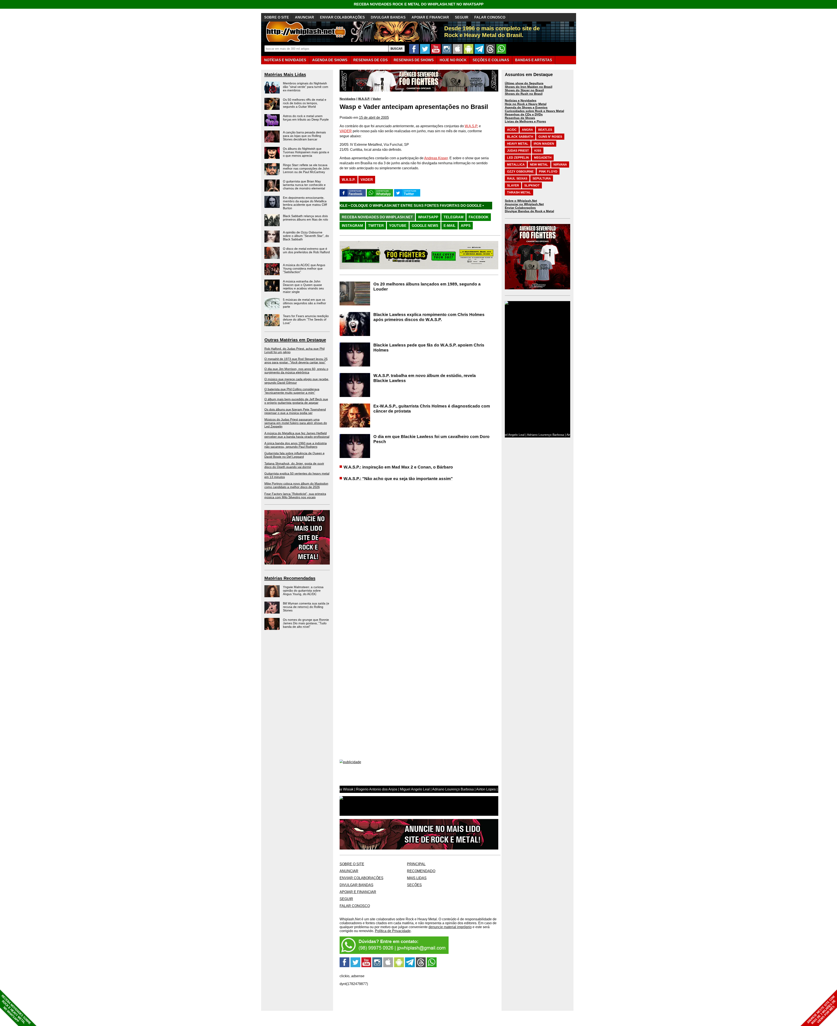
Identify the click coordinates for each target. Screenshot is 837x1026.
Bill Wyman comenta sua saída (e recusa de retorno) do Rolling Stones (306, 607)
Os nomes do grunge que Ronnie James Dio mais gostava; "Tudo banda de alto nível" (306, 623)
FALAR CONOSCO (489, 17)
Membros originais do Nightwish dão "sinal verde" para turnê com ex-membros (305, 86)
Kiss (537, 150)
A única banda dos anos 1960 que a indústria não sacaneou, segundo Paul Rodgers (295, 444)
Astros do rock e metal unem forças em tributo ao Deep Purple (306, 117)
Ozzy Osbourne (520, 171)
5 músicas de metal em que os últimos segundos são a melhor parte (304, 303)
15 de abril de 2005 (374, 117)
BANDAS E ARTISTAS (533, 60)
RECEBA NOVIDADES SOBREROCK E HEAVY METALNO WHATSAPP (16, 1009)
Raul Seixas (517, 178)
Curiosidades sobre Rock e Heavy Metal (534, 111)
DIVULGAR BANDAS (388, 17)
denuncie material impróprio (450, 927)
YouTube (398, 225)
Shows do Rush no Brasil (524, 93)
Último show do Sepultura (524, 83)
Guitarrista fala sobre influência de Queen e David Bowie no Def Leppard (294, 454)
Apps (466, 225)
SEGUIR (461, 17)
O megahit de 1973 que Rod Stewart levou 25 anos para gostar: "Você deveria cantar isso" (296, 360)
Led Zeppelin (518, 157)
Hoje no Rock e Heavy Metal (525, 104)
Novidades (348, 98)
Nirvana (560, 164)
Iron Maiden (544, 143)
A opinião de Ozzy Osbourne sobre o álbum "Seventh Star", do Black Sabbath (306, 236)
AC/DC (512, 129)
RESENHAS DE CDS (370, 60)
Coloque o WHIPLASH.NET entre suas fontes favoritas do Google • (466, 205)
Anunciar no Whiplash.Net (524, 204)
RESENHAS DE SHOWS (414, 60)
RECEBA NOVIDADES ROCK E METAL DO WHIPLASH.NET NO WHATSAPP (418, 4)
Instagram (352, 225)
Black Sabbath (520, 136)
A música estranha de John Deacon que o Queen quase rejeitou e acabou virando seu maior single (303, 286)
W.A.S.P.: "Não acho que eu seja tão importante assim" (398, 478)
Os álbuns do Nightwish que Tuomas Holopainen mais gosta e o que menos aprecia (306, 152)
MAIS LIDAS (417, 878)
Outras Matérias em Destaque (295, 339)
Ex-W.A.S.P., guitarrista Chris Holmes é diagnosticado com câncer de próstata (431, 408)
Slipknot (532, 185)
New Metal (539, 164)
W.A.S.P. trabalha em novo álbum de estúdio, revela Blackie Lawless (424, 378)
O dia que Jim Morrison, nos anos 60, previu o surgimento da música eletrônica (296, 370)
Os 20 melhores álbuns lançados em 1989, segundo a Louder (427, 286)
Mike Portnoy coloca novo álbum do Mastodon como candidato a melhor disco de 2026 (296, 485)
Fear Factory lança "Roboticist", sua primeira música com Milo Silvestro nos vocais (295, 495)
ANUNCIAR (304, 17)
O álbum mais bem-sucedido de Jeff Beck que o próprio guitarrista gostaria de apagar (296, 400)
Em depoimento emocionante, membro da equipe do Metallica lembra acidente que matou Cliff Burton (305, 203)
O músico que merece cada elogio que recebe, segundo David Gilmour (296, 380)
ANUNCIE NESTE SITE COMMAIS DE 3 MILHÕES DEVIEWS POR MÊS (821, 1010)
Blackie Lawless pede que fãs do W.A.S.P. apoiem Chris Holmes (428, 347)
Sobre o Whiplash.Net (521, 200)
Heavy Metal (517, 143)
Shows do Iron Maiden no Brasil (528, 86)
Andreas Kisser (436, 158)
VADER (346, 131)
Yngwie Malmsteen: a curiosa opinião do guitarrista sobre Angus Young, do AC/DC (303, 590)
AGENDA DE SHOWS (329, 60)
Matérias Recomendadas (289, 578)
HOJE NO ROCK (453, 60)
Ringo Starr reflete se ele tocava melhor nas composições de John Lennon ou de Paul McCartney (306, 168)
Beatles (545, 129)
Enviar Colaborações (520, 207)
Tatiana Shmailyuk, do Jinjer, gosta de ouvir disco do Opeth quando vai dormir (294, 465)
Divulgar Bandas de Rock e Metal (529, 211)
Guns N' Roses (550, 136)
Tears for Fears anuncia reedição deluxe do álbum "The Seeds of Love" (306, 319)
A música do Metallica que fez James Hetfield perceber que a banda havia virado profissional (296, 434)
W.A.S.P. (364, 98)
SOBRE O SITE (276, 17)
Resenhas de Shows (520, 118)
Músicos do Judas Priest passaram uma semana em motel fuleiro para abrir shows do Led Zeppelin (295, 423)
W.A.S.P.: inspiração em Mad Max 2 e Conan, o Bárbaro (398, 467)
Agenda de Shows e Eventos (526, 107)
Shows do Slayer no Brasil (524, 90)
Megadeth (542, 157)
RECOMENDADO (421, 871)
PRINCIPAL (416, 864)
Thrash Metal (519, 192)
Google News (425, 225)
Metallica (516, 164)
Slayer (513, 185)
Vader (377, 98)
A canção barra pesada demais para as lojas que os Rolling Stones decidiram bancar (304, 136)
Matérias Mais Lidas (285, 74)
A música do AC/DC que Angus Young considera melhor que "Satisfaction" (304, 268)
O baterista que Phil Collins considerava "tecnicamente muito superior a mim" (291, 390)
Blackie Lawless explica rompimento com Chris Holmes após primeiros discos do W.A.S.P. (429, 317)
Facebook (479, 217)
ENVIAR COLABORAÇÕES (342, 17)
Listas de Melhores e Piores (525, 121)
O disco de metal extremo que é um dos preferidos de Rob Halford (306, 250)
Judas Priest (518, 150)
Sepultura (541, 178)
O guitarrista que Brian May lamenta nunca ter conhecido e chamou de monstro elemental (304, 185)
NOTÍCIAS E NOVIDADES (285, 60)
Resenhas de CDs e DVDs (524, 114)
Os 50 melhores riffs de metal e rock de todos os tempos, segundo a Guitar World (304, 103)
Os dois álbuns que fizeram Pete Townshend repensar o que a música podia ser (295, 411)
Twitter (376, 225)
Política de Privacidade (393, 931)
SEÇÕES (491, 60)
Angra (527, 129)
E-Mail (450, 225)
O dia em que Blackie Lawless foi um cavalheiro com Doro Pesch (431, 439)
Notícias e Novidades (520, 100)
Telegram (453, 217)
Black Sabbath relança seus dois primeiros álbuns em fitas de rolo (305, 217)
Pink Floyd (548, 171)
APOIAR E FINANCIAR (430, 17)
